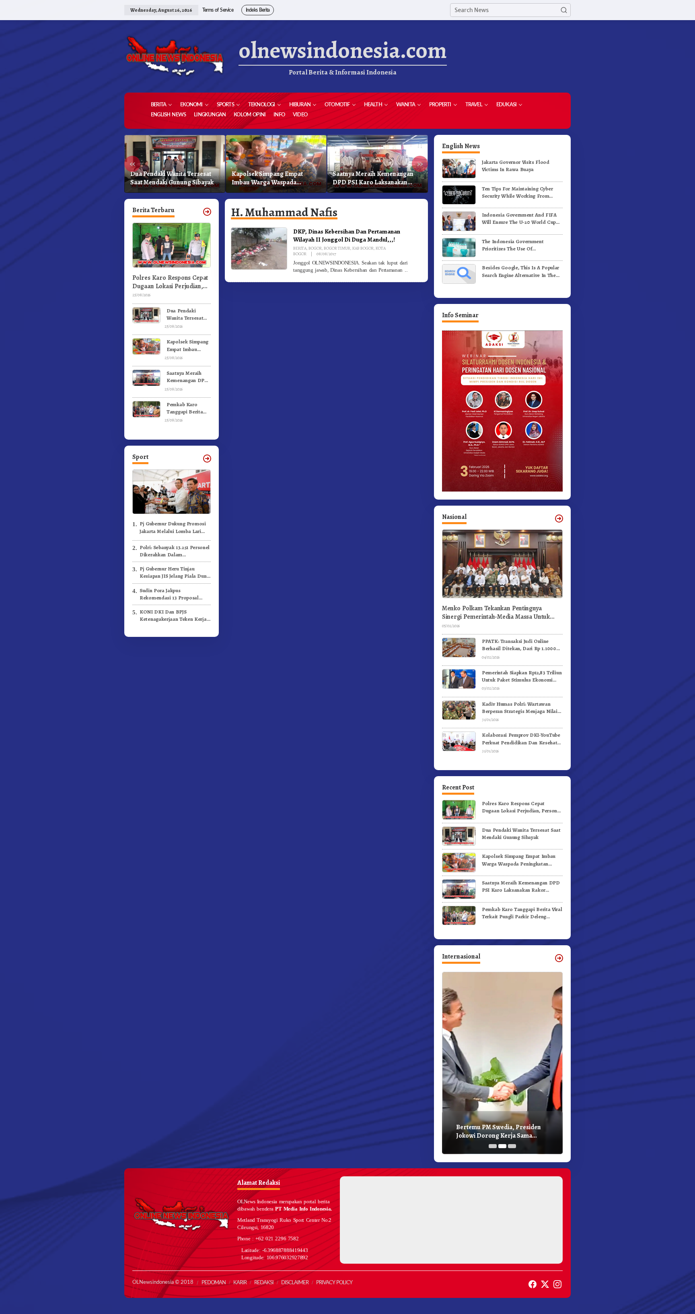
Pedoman (214, 1282)
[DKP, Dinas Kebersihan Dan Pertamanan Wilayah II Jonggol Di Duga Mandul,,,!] (406, 270)
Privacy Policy (334, 1282)
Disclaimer (294, 1282)
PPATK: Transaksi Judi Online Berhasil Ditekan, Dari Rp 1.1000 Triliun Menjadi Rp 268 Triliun (519, 645)
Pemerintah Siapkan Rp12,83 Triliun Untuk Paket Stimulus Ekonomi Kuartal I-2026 (521, 676)
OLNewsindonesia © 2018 (162, 1282)
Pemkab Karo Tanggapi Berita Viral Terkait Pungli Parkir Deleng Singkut (374, 178)
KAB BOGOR (363, 248)
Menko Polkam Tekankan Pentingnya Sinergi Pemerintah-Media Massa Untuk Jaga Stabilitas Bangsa (496, 612)
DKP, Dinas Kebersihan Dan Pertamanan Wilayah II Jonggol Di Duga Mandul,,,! (346, 235)
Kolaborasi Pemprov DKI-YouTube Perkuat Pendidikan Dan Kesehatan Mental (522, 738)
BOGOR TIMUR (337, 248)
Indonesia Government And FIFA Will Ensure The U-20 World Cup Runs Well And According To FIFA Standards (520, 218)
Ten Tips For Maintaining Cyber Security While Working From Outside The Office (517, 192)
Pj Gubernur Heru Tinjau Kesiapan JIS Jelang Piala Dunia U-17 (175, 572)
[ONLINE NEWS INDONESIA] (174, 56)
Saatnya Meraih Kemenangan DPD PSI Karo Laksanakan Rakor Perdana (272, 178)
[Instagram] (557, 1284)
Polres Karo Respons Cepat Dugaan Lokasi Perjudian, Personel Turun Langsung (170, 282)
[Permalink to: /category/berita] (207, 212)
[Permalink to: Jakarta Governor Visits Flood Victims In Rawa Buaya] (459, 168)
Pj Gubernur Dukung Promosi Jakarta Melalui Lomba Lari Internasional (173, 527)
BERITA (299, 248)
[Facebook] (532, 1284)
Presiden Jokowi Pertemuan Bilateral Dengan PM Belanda (497, 1131)
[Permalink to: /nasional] (559, 518)
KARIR (240, 1282)
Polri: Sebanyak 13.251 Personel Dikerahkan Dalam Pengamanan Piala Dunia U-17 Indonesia (175, 551)
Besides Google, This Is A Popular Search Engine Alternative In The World (520, 271)
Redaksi (263, 1282)
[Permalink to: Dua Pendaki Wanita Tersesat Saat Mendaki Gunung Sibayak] (146, 315)
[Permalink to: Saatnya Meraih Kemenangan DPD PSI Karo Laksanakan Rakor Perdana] (146, 377)
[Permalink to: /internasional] (559, 958)
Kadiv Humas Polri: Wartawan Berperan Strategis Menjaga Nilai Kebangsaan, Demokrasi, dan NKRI (522, 707)
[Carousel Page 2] (502, 1146)
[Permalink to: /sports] (207, 458)
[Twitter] (545, 1284)
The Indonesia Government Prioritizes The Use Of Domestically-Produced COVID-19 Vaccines (521, 245)
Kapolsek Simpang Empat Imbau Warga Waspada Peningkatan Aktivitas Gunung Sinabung (171, 178)
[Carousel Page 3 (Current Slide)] (512, 1146)
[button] (564, 10)
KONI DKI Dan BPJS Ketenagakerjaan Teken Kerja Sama (173, 615)
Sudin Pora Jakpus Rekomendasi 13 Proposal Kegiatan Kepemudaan (169, 594)
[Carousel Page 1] (493, 1146)
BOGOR (315, 248)
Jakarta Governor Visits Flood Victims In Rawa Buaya (515, 166)
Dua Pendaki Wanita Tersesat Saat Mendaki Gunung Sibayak (185, 314)
